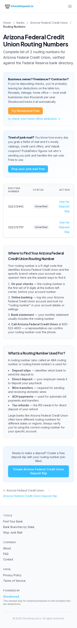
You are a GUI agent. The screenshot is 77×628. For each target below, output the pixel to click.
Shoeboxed (11, 596)
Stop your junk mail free (28, 169)
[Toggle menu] (70, 6)
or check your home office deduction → (34, 118)
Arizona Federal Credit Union (49, 22)
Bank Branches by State (18, 527)
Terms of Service (14, 580)
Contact (8, 559)
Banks (20, 22)
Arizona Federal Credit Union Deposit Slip (30, 496)
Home (7, 22)
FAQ (5, 553)
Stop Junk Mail (12, 532)
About (7, 548)
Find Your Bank (13, 521)
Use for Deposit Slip (64, 206)
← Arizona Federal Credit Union (23, 490)
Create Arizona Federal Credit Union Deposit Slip (38, 471)
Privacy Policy (12, 575)
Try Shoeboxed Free (25, 110)
